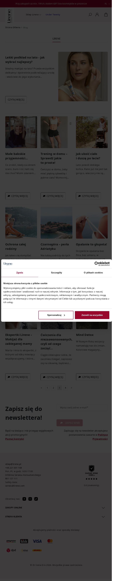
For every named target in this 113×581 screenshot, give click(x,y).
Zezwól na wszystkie (92, 315)
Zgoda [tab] (19, 272)
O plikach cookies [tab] (93, 272)
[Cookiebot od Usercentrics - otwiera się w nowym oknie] (97, 264)
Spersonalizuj (54, 315)
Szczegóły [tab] (56, 272)
